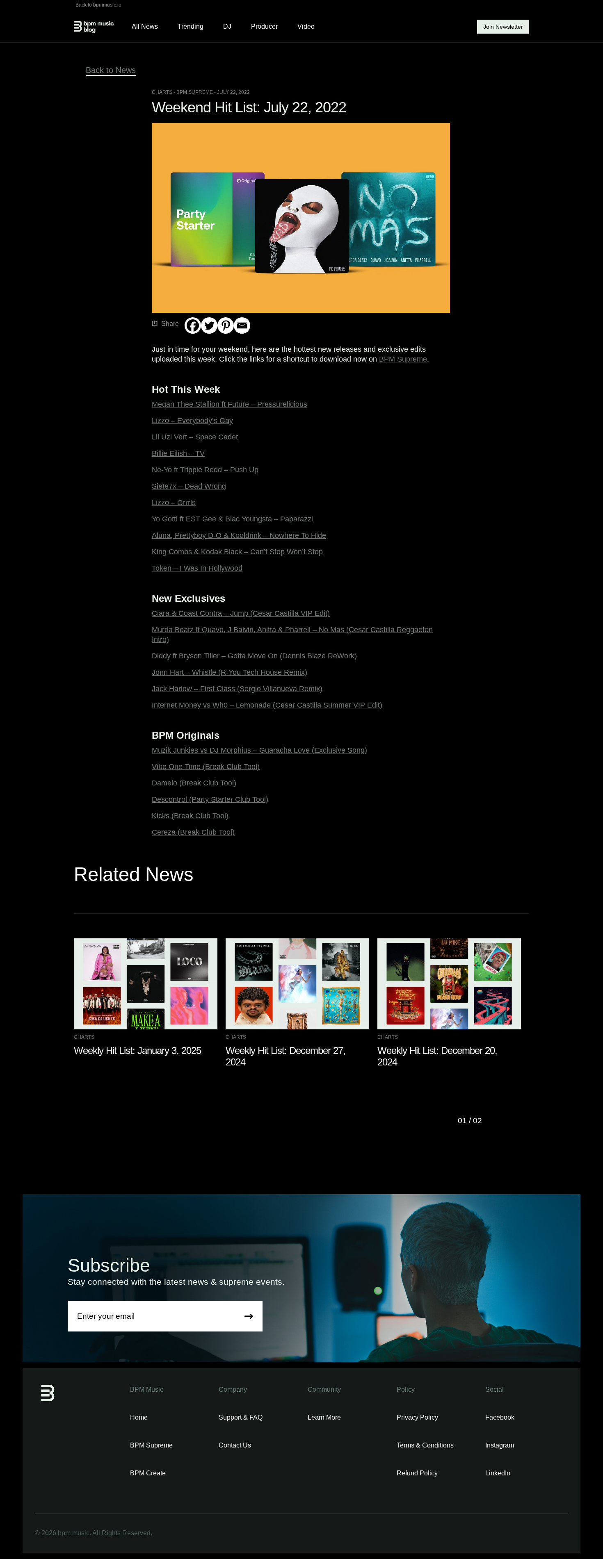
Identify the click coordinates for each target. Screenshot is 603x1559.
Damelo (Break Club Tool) (194, 783)
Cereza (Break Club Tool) (193, 832)
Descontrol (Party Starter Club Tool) (210, 799)
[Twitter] (209, 325)
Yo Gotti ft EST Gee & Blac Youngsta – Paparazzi (232, 519)
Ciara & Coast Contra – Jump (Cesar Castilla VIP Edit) (241, 613)
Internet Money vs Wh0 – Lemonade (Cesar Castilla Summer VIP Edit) (267, 705)
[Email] (242, 325)
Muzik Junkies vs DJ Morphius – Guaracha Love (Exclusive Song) (259, 750)
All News (145, 26)
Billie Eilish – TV (178, 453)
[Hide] (188, 341)
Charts (162, 92)
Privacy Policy (417, 1417)
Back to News (111, 70)
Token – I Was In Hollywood (197, 568)
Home (139, 1417)
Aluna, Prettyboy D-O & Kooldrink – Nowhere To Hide (239, 535)
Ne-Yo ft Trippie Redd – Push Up (205, 470)
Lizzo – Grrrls (174, 502)
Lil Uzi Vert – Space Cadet (195, 437)
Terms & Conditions (425, 1445)
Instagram (499, 1445)
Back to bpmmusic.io (98, 5)
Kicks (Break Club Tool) (190, 816)
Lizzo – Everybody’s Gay (192, 420)
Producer (264, 26)
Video (306, 26)
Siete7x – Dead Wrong (189, 486)
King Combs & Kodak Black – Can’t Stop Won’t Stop (237, 552)
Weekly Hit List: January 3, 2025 (137, 1050)
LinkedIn (497, 1473)
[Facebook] (193, 325)
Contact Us (235, 1445)
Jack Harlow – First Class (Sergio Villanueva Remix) (237, 689)
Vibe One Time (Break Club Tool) (206, 766)
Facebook (499, 1417)
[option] (150, 997)
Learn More (324, 1417)
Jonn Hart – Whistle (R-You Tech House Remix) (229, 672)
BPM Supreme (403, 359)
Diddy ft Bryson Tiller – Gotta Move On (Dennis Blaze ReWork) (254, 656)
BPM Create (148, 1473)
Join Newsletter (503, 26)
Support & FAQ (241, 1417)
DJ (227, 26)
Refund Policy (417, 1473)
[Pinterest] (225, 325)
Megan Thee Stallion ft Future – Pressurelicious (229, 404)
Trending (190, 26)
